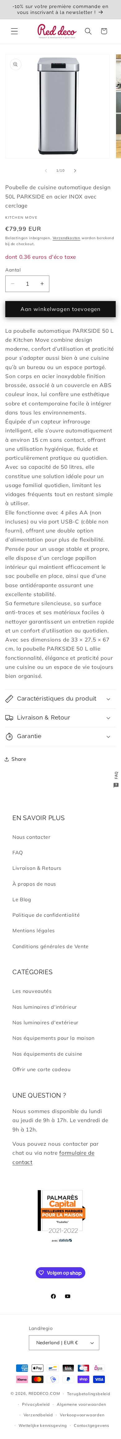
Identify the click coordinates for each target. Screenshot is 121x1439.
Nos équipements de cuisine (47, 1054)
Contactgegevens (91, 1425)
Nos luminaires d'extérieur (45, 1022)
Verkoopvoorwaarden (82, 1414)
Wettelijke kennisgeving (43, 1425)
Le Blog (21, 899)
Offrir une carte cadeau (41, 1069)
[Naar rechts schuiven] (75, 170)
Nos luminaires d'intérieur (44, 1007)
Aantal (13, 270)
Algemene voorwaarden (81, 1404)
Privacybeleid (36, 1404)
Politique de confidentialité (46, 915)
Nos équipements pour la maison (53, 1038)
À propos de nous (34, 884)
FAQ (17, 852)
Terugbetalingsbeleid (88, 1393)
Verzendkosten (66, 237)
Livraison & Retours (36, 868)
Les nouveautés (32, 991)
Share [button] (18, 759)
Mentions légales (33, 930)
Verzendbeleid (38, 1414)
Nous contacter (31, 837)
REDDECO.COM (44, 1393)
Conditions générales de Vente (50, 946)
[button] (14, 31)
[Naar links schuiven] (46, 170)
